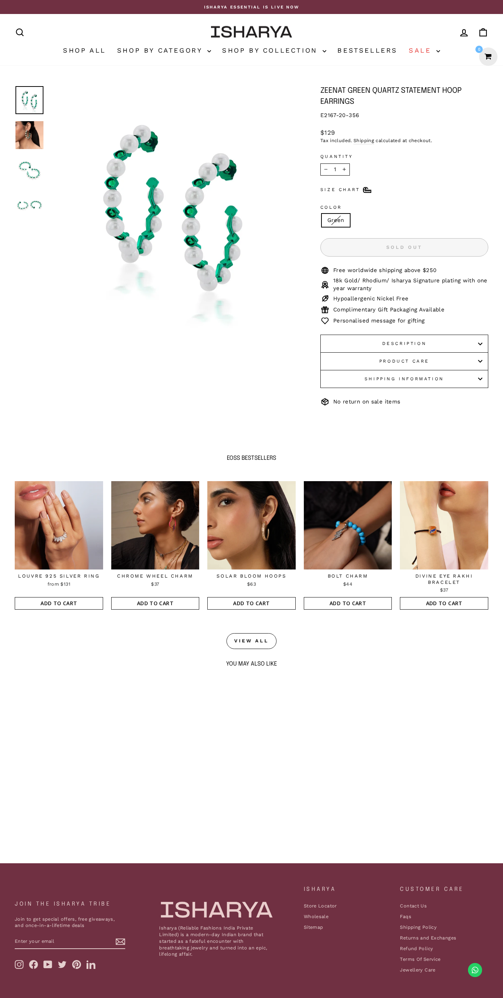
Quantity (336, 156)
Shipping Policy (418, 927)
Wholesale (316, 916)
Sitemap (313, 927)
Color (331, 207)
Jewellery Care (417, 970)
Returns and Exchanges (428, 938)
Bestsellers (367, 50)
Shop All (84, 50)
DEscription (404, 343)
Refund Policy (416, 948)
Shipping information (404, 378)
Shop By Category (161, 50)
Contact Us (413, 906)
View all (251, 640)
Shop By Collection (271, 50)
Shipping (363, 140)
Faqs (405, 916)
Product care (404, 361)
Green (335, 220)
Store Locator (320, 906)
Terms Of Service (420, 959)
